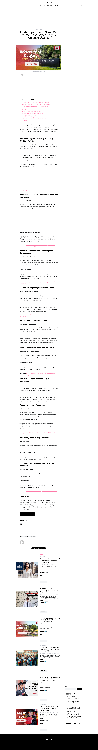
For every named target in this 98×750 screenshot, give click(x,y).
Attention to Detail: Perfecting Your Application (33, 113)
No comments (58, 564)
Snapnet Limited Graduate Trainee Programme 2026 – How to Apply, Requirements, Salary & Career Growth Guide (74, 702)
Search (66, 686)
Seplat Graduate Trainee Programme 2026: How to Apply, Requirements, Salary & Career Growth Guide (73, 708)
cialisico (28, 540)
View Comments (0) (38, 548)
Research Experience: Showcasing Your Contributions (35, 106)
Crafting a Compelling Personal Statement (32, 108)
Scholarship (32, 536)
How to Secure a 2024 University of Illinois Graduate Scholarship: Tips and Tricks (50, 708)
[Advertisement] (38, 19)
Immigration (56, 5)
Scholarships (46, 5)
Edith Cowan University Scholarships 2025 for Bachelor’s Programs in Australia (50, 590)
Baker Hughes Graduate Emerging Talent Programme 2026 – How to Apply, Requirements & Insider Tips (74, 718)
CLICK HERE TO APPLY (27, 514)
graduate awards (24, 536)
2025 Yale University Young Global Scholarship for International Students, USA (50, 560)
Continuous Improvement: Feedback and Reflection (34, 118)
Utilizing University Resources (29, 115)
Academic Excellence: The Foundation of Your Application (36, 104)
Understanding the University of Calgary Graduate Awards (36, 102)
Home (40, 5)
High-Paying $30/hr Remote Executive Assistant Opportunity (73, 697)
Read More (43, 582)
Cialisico (49, 2)
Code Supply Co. (54, 745)
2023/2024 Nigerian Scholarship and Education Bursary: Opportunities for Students (50, 678)
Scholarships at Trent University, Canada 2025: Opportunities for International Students (50, 649)
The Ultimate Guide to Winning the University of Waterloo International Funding (50, 619)
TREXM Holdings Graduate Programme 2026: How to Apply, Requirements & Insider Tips (73, 713)
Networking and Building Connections (31, 117)
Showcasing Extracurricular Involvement (31, 111)
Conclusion (24, 120)
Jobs (51, 5)
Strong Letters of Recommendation (30, 109)
